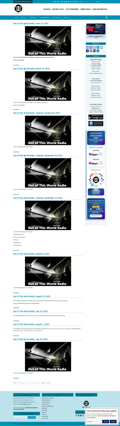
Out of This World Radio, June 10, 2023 (30, 23)
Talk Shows (23, 17)
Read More (16, 65)
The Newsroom (33, 17)
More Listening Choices (95, 73)
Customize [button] (89, 421)
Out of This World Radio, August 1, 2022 (31, 324)
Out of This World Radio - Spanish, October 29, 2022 (36, 113)
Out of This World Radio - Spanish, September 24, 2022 (37, 155)
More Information (100, 9)
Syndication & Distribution (47, 406)
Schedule (47, 9)
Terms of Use (45, 418)
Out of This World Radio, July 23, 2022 (30, 339)
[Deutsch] (88, 1)
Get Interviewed (72, 9)
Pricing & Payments (46, 400)
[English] (84, 1)
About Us (44, 412)
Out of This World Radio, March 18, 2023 (31, 69)
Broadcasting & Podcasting (48, 398)
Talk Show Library (46, 402)
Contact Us (44, 414)
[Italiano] (90, 1)
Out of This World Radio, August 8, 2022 (31, 254)
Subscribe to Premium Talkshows (23, 1)
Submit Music (85, 9)
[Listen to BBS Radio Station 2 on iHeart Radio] (96, 163)
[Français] (87, 1)
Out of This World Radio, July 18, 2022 (30, 311)
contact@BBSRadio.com (25, 404)
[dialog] (102, 416)
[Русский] (93, 1)
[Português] (91, 1)
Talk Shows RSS (56, 17)
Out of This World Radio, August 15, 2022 (31, 296)
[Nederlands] (85, 1)
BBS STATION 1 (96, 86)
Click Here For (96, 71)
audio (98, 61)
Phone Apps (44, 410)
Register (75, 1)
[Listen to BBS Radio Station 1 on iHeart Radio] (96, 154)
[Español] (94, 1)
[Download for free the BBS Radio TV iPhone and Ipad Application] (95, 123)
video (98, 67)
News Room (44, 408)
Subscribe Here (96, 215)
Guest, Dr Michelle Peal (19, 303)
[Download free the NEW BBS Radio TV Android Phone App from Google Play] (95, 116)
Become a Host (58, 9)
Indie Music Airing (44, 17)
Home (16, 17)
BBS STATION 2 (96, 93)
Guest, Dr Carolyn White (32, 303)
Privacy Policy (45, 416)
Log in (80, 1)
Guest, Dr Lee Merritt (19, 105)
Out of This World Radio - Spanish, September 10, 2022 (37, 198)
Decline (106, 421)
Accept (113, 421)
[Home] (18, 9)
